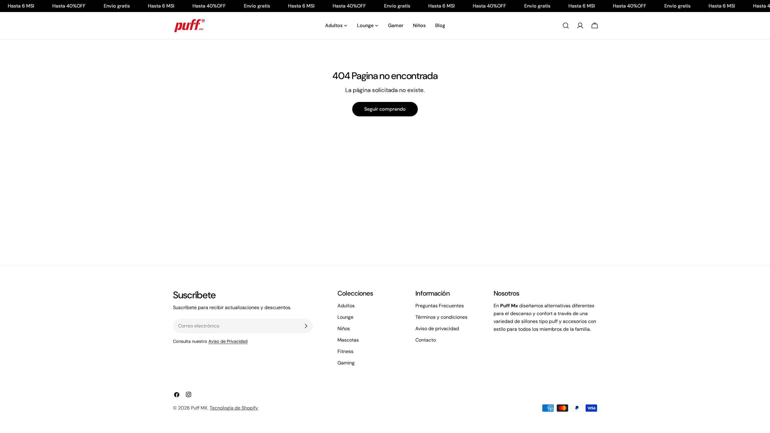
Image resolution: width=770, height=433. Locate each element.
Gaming (346, 363)
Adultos (346, 305)
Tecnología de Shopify (234, 408)
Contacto (425, 340)
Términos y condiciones (441, 317)
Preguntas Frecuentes (439, 305)
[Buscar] (566, 26)
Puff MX (199, 408)
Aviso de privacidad (437, 328)
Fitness (345, 351)
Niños (343, 328)
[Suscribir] (306, 326)
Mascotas (348, 340)
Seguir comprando (385, 109)
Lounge (345, 317)
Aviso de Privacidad (228, 341)
